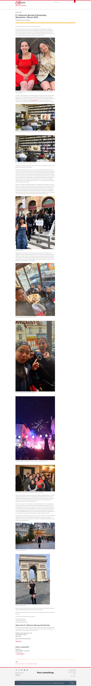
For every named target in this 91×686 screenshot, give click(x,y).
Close (72, 683)
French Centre (18, 663)
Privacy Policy (17, 674)
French (23, 663)
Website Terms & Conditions (59, 683)
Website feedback (18, 675)
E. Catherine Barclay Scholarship (31, 663)
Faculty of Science (20, 5)
